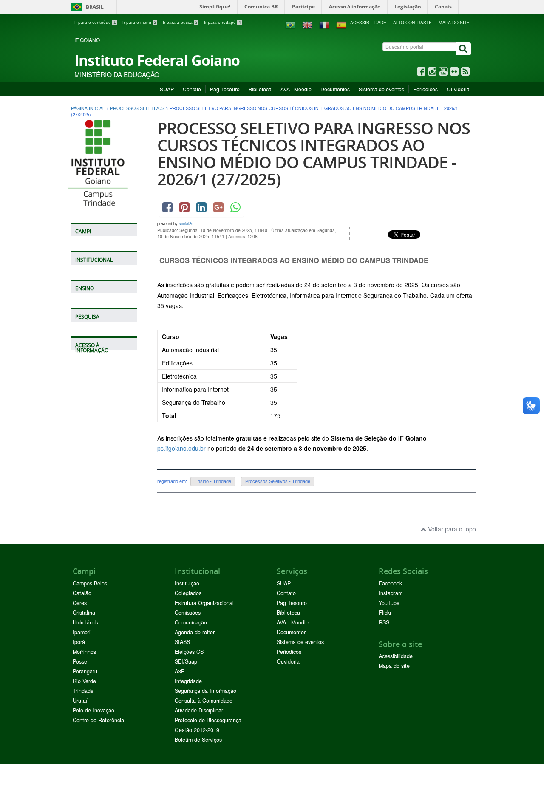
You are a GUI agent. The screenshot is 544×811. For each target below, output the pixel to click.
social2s (186, 223)
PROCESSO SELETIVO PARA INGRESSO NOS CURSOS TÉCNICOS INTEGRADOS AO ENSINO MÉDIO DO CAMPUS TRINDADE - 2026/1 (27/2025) (313, 153)
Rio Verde (84, 681)
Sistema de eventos (381, 89)
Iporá (79, 642)
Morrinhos (84, 652)
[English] (307, 24)
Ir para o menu (139, 22)
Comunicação (191, 622)
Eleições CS (189, 652)
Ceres (80, 603)
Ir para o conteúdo (95, 22)
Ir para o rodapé (222, 22)
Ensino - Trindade (213, 481)
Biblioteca (260, 89)
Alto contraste (412, 22)
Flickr (385, 612)
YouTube (389, 603)
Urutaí (80, 700)
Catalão (82, 593)
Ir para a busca (180, 22)
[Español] (341, 24)
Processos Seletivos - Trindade (277, 481)
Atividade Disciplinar (199, 710)
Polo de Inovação (93, 710)
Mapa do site (454, 22)
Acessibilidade (368, 22)
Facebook (390, 583)
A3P (179, 671)
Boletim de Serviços (198, 739)
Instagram (390, 593)
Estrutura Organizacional (204, 603)
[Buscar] (463, 48)
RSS (384, 622)
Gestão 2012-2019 (197, 730)
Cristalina (84, 612)
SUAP (167, 89)
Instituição (187, 583)
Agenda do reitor (195, 632)
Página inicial (88, 108)
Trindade (83, 691)
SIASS (182, 642)
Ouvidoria (458, 89)
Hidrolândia (86, 622)
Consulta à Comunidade (203, 700)
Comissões (188, 612)
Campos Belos (90, 583)
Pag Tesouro (225, 89)
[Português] (290, 24)
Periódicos (425, 89)
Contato (192, 89)
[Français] (324, 24)
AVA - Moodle (296, 89)
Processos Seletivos (137, 108)
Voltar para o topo (451, 529)
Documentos (335, 89)
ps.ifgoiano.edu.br (181, 448)
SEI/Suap (186, 661)
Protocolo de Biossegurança (208, 720)
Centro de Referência (98, 720)
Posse (80, 661)
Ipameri (82, 632)
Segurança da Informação (205, 691)
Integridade (188, 681)
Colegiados (188, 593)
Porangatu (85, 671)
